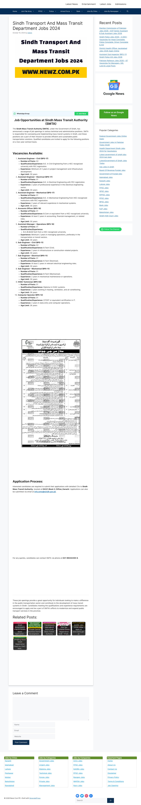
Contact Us (112, 769)
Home (15, 11)
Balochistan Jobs (106, 212)
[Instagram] (86, 796)
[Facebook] (77, 796)
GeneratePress (34, 798)
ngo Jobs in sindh (106, 167)
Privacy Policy (113, 777)
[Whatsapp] (91, 796)
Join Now (82, 114)
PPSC (40, 11)
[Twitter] (82, 796)
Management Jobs (47, 786)
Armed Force (65, 11)
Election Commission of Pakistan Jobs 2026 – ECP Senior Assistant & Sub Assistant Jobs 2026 (113, 30)
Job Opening (113, 786)
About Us (112, 765)
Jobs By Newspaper (111, 11)
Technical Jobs (45, 773)
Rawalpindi (9, 786)
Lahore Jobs (104, 184)
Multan (8, 777)
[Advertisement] (51, 95)
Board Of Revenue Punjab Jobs (112, 170)
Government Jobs (46, 761)
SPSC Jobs (104, 191)
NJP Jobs (103, 209)
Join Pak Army (26, 11)
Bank (78, 11)
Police (51, 11)
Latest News (72, 4)
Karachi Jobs (104, 181)
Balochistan (10, 781)
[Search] (110, 800)
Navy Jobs (77, 786)
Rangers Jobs (79, 777)
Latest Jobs (105, 4)
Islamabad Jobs (106, 177)
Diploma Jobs (44, 769)
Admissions (120, 4)
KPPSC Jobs (104, 195)
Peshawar (9, 773)
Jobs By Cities (92, 11)
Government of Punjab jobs (110, 174)
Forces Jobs (44, 777)
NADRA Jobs (78, 769)
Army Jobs (77, 761)
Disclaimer (112, 773)
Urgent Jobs (44, 765)
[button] (127, 11)
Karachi (8, 761)
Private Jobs (44, 781)
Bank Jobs (103, 205)
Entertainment (89, 4)
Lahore (8, 769)
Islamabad (9, 765)
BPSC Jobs (104, 202)
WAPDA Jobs (78, 781)
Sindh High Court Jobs (108, 216)
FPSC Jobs (103, 188)
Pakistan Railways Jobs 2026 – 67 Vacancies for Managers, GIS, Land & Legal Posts (113, 63)
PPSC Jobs (104, 198)
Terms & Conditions (116, 781)
